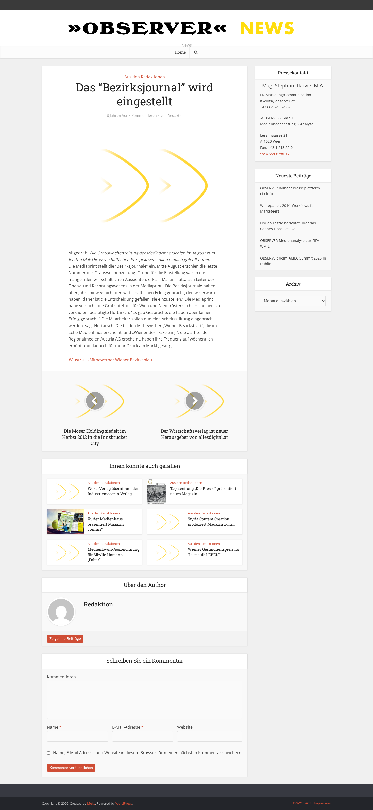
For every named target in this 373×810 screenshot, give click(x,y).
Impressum (322, 803)
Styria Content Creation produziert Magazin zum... (211, 521)
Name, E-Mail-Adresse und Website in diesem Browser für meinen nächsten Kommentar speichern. (147, 752)
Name (54, 727)
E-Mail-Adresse (128, 727)
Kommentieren (144, 115)
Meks (91, 803)
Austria (78, 360)
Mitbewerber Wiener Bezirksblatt (121, 360)
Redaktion (176, 115)
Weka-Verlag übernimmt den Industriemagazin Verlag (114, 491)
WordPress (123, 803)
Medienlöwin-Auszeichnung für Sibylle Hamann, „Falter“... (113, 554)
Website (185, 727)
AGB (308, 803)
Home (180, 52)
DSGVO (297, 803)
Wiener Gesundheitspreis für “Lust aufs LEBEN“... (214, 552)
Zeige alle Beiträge (65, 638)
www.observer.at (274, 153)
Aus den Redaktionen (144, 77)
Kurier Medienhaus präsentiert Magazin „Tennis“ (106, 524)
